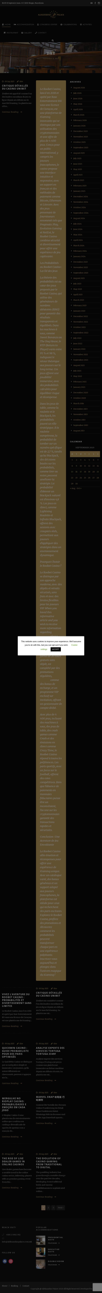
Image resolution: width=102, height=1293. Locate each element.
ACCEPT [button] (55, 649)
